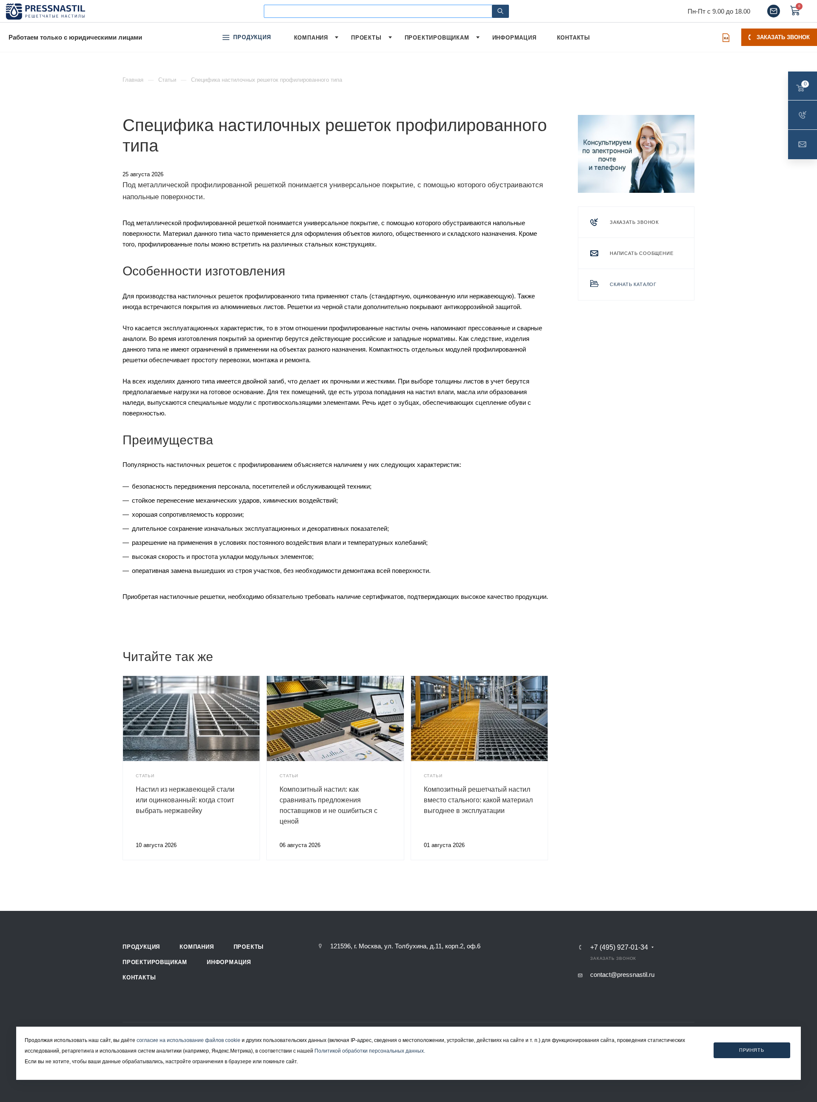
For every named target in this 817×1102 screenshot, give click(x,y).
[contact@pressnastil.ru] (773, 11)
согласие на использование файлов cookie (188, 1040)
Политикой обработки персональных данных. (369, 1051)
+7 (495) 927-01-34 (619, 947)
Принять (751, 1049)
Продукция (141, 947)
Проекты (249, 947)
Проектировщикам (155, 962)
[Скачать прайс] (726, 37)
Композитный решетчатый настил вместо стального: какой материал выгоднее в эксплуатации (478, 800)
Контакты (139, 977)
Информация (229, 962)
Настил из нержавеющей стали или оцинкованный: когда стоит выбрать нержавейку (185, 800)
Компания (197, 947)
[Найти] (500, 11)
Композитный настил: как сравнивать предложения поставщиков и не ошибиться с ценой (328, 805)
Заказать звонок (783, 37)
